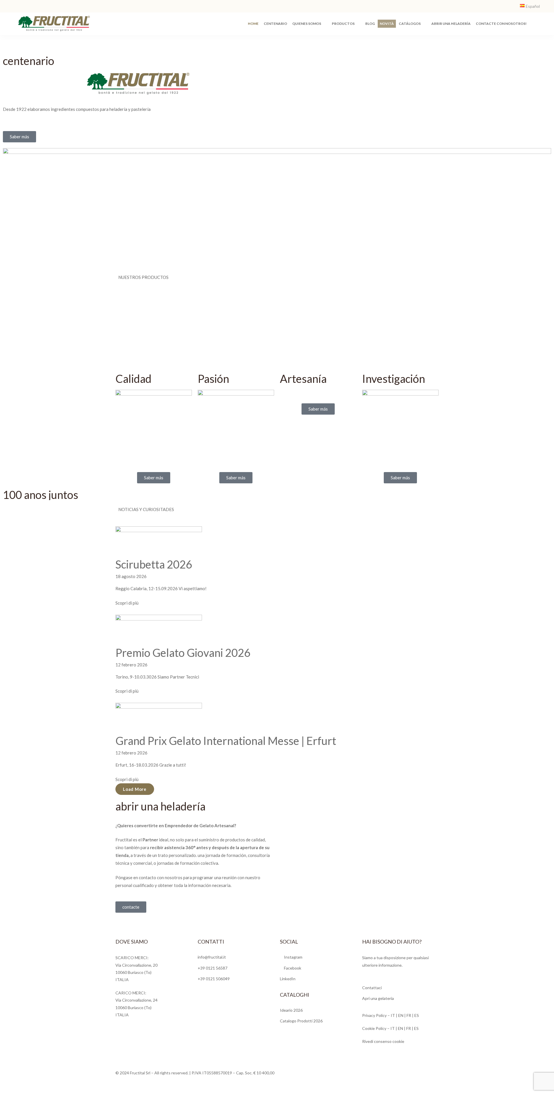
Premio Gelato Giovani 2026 (182, 652)
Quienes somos (306, 23)
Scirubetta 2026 (153, 564)
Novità (387, 23)
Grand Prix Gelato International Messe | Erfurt (225, 740)
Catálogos (410, 23)
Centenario (275, 23)
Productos (343, 23)
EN (401, 1015)
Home (253, 23)
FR (409, 1015)
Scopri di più (126, 602)
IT (393, 1015)
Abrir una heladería (451, 23)
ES (416, 1015)
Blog (370, 23)
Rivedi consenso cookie (383, 1041)
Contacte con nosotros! (501, 23)
